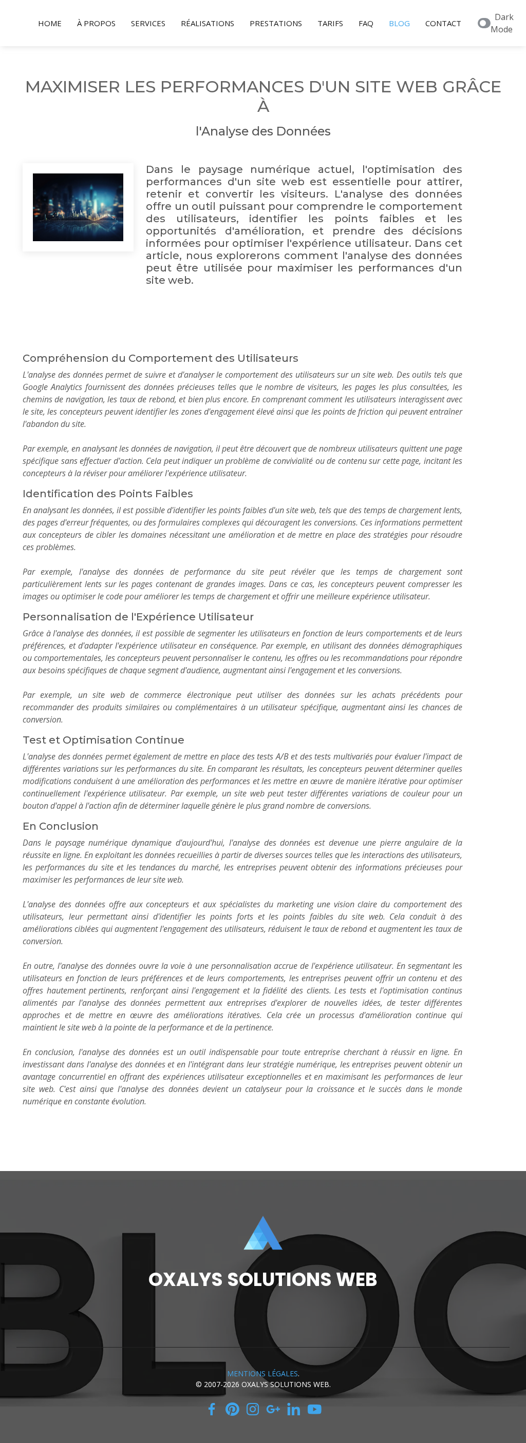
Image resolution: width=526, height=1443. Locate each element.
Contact (443, 23)
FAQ (366, 23)
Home (50, 23)
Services (148, 23)
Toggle (484, 23)
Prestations (276, 23)
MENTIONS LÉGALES (262, 1373)
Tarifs (330, 23)
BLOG (399, 23)
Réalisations (207, 23)
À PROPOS (96, 23)
